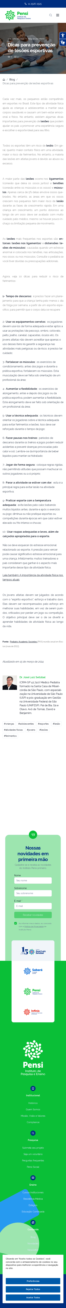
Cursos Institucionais (33, 1192)
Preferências (33, 1281)
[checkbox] (15, 923)
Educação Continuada (33, 1211)
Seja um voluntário (33, 1154)
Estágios (33, 1205)
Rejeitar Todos (33, 1289)
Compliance (33, 1122)
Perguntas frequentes (33, 1160)
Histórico (33, 1103)
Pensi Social (33, 1167)
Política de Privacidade (34, 926)
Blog (12, 79)
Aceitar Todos (33, 1297)
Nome (17, 875)
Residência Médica (33, 1199)
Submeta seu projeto (33, 1148)
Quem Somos (33, 1109)
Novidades (33, 1243)
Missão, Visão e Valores (33, 1116)
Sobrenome (20, 888)
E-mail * (18, 901)
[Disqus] (33, 786)
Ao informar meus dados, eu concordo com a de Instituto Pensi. (35, 926)
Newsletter (33, 1250)
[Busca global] (50, 15)
